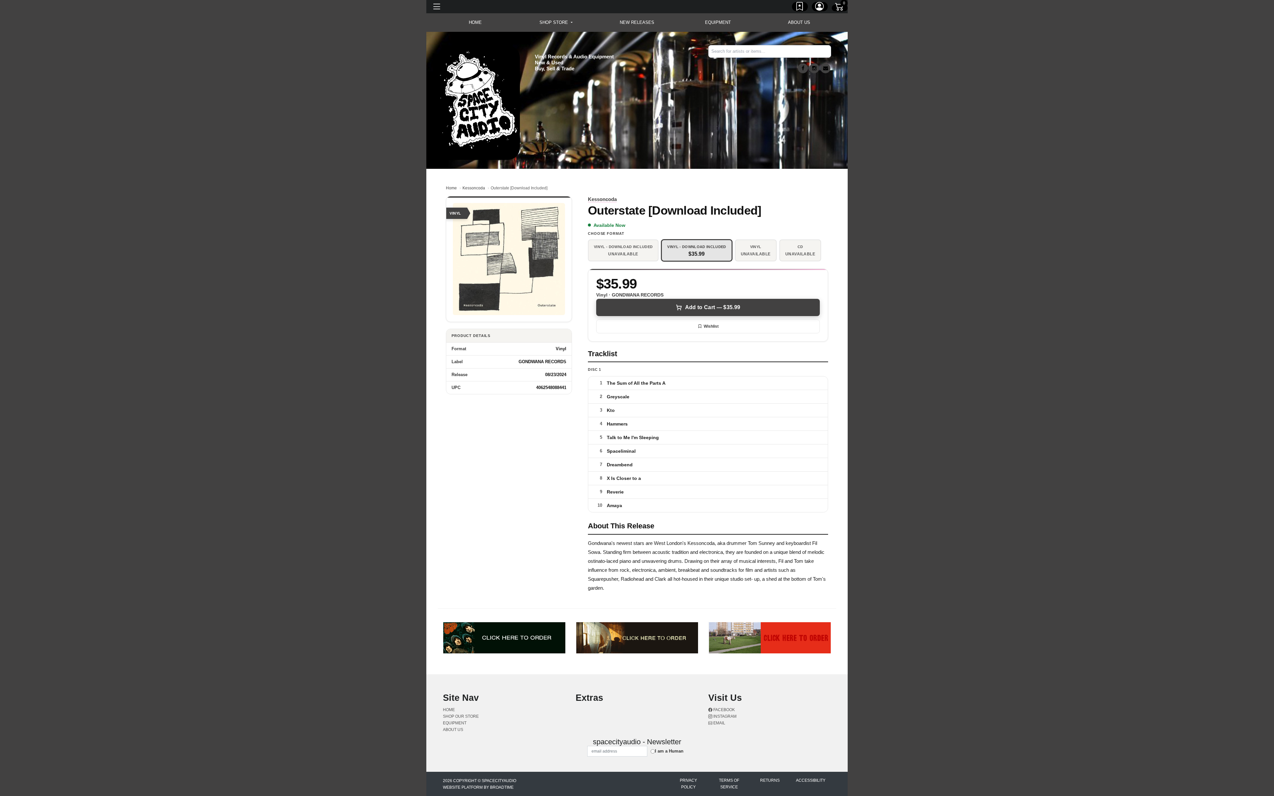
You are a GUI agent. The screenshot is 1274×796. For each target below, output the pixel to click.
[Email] (825, 68)
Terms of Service (729, 783)
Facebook (723, 709)
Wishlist (711, 326)
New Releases (637, 22)
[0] (840, 8)
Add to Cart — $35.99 (712, 307)
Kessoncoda (473, 188)
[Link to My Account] (819, 7)
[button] (556, 23)
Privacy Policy (688, 783)
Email (718, 723)
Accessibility (810, 780)
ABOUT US (799, 22)
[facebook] (803, 68)
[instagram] (814, 68)
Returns (770, 780)
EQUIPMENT (718, 22)
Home (451, 188)
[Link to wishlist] (800, 7)
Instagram (724, 716)
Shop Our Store (461, 716)
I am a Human (669, 751)
